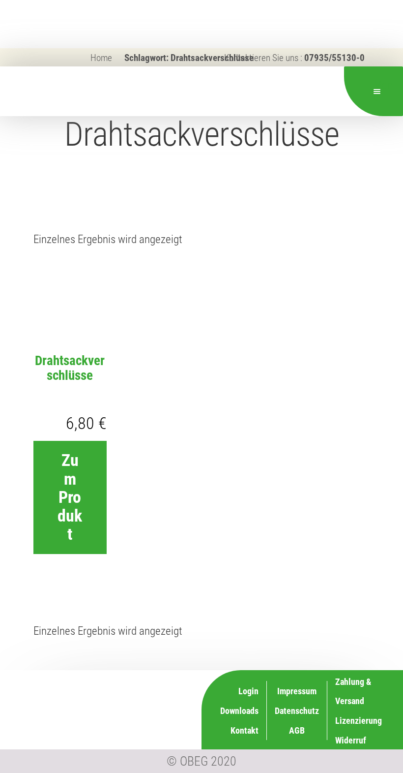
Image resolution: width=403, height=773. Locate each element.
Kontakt (244, 730)
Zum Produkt (70, 497)
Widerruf (350, 740)
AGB (297, 730)
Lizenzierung (358, 720)
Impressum (297, 691)
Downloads (239, 711)
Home (101, 57)
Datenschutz (297, 711)
